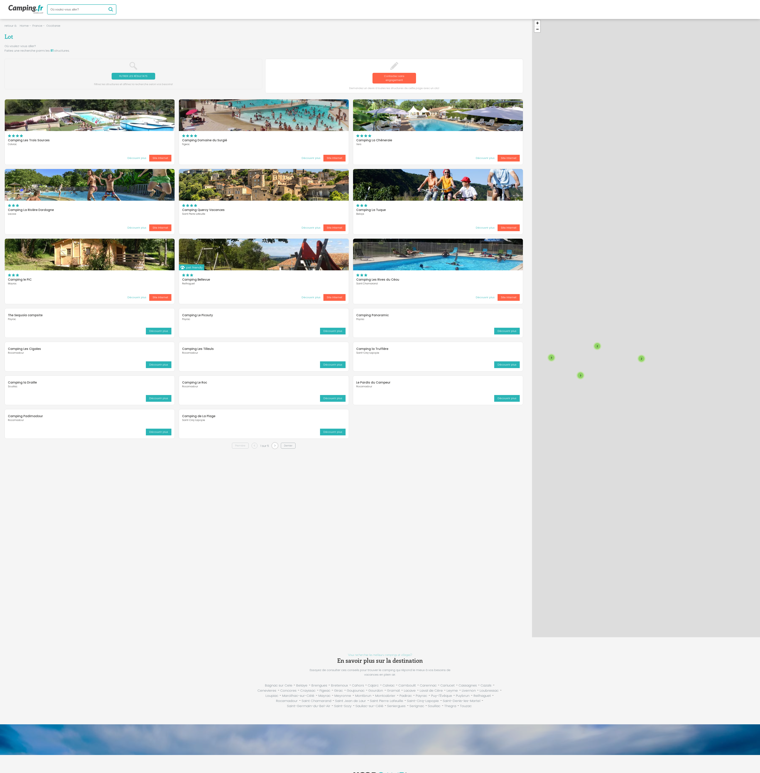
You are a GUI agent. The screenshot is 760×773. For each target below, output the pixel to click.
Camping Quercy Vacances (203, 210)
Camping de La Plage (198, 416)
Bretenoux (339, 685)
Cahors (358, 685)
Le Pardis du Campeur (373, 382)
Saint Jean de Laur (350, 700)
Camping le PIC (20, 279)
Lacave (410, 690)
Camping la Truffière (372, 349)
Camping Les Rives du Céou (377, 279)
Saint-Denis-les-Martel (461, 700)
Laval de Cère (431, 690)
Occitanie (53, 26)
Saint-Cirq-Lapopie (423, 700)
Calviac (389, 685)
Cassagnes (468, 685)
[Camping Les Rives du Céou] (438, 254)
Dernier (288, 445)
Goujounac (356, 690)
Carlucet (447, 685)
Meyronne (342, 695)
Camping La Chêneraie (374, 140)
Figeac (324, 690)
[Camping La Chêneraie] (438, 115)
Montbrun (363, 695)
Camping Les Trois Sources (29, 140)
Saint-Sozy (343, 706)
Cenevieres (266, 690)
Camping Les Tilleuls (198, 349)
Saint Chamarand (316, 700)
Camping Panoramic (372, 315)
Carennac (428, 685)
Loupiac (271, 695)
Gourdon (375, 690)
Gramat (393, 690)
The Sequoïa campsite (25, 315)
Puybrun (462, 695)
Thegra (450, 706)
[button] (551, 358)
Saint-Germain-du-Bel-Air (308, 706)
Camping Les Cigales (24, 349)
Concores (288, 690)
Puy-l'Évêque (441, 695)
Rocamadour (287, 700)
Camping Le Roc (194, 382)
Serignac (416, 706)
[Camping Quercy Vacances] (264, 185)
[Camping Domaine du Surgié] (264, 115)
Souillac (434, 706)
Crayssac (307, 690)
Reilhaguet (482, 695)
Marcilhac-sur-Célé (298, 695)
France (37, 26)
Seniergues (396, 706)
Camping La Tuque (371, 210)
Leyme (452, 690)
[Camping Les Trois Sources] (90, 115)
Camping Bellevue (196, 279)
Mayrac (324, 695)
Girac (338, 690)
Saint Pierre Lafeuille (386, 700)
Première (240, 445)
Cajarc (373, 685)
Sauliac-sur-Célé (369, 706)
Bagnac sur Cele (278, 685)
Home (24, 26)
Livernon (469, 690)
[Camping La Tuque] (438, 185)
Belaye (301, 685)
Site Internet (160, 158)
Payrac (421, 695)
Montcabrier (385, 695)
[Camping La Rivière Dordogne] (90, 185)
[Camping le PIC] (90, 254)
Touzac (466, 706)
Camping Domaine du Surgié (204, 140)
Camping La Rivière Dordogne (31, 210)
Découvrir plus (136, 158)
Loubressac (489, 690)
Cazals (486, 685)
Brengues (319, 685)
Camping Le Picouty (197, 315)
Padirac (405, 695)
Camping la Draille (22, 382)
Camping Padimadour (25, 416)
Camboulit (407, 685)
